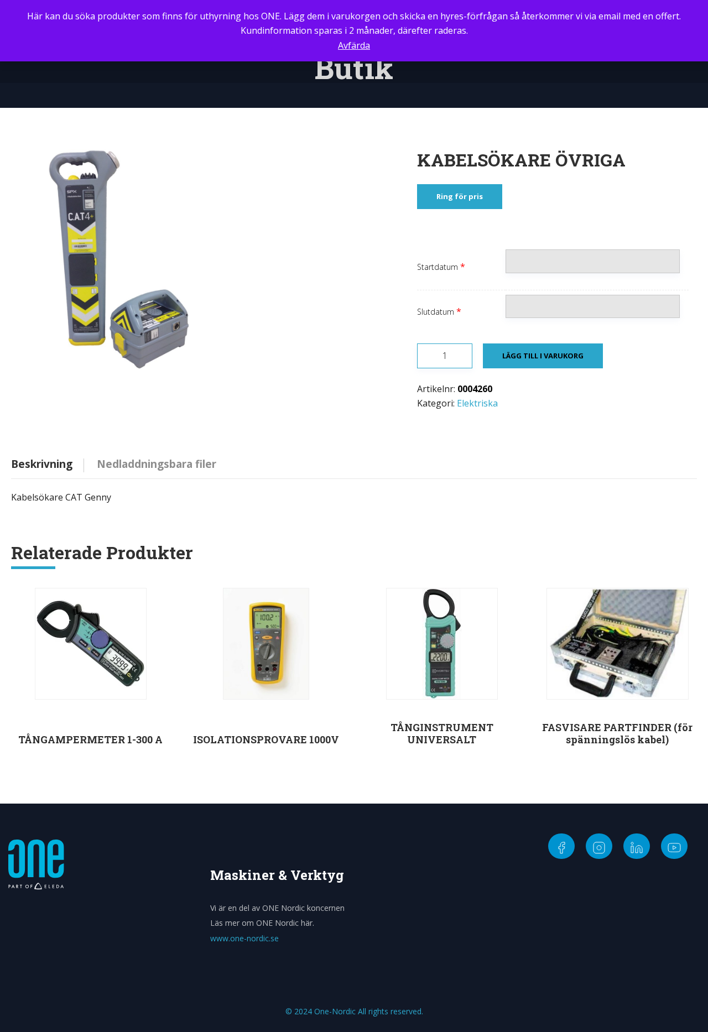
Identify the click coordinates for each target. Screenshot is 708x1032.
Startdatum (437, 267)
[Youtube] (674, 846)
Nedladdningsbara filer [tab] (156, 464)
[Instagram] (599, 846)
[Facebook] (561, 846)
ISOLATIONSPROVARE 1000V (266, 739)
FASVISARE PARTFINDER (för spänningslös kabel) (617, 733)
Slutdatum (435, 311)
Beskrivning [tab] (41, 464)
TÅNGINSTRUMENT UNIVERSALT (442, 733)
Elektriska (477, 403)
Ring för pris (459, 196)
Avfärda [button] (354, 45)
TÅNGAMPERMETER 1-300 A (90, 739)
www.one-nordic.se (244, 938)
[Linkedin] (636, 846)
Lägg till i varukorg (543, 356)
